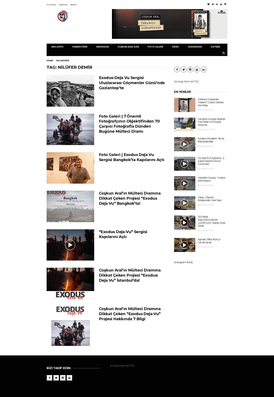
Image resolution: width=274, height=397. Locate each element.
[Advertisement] (200, 292)
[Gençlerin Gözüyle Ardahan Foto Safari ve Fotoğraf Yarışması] (184, 125)
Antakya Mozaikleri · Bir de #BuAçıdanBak (211, 140)
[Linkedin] (217, 4)
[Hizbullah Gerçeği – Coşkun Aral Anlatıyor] (184, 183)
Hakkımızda (195, 46)
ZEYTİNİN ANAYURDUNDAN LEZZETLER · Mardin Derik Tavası (211, 221)
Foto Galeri (155, 46)
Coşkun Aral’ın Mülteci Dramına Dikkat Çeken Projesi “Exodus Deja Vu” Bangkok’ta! (130, 198)
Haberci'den (79, 46)
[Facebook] (208, 4)
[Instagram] (225, 4)
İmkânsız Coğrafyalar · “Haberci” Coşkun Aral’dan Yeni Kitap (211, 102)
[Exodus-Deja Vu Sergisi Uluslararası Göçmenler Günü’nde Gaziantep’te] (70, 91)
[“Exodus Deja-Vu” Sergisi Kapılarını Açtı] (70, 245)
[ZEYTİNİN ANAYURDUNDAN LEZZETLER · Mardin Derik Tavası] (184, 222)
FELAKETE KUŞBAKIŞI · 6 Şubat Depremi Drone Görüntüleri (211, 161)
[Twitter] (213, 4)
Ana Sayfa (51, 4)
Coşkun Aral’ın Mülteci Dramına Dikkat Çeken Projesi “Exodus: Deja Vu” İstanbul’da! (130, 275)
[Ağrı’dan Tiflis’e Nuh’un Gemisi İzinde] (184, 245)
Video (175, 46)
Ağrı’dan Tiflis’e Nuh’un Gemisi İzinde (209, 241)
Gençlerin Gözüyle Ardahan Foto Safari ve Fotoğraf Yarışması (211, 122)
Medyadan (102, 46)
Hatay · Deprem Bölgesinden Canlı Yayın (210, 199)
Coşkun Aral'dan (128, 46)
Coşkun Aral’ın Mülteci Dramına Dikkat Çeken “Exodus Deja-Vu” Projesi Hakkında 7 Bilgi (130, 313)
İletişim (73, 4)
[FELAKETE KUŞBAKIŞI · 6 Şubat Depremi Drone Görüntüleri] (184, 164)
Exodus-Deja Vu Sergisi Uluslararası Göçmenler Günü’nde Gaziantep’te (132, 82)
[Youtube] (221, 4)
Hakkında (63, 4)
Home (50, 60)
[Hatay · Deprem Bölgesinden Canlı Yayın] (184, 203)
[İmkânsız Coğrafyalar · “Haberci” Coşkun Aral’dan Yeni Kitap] (184, 105)
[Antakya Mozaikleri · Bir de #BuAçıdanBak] (184, 144)
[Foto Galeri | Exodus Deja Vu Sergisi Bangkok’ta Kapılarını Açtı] (70, 168)
